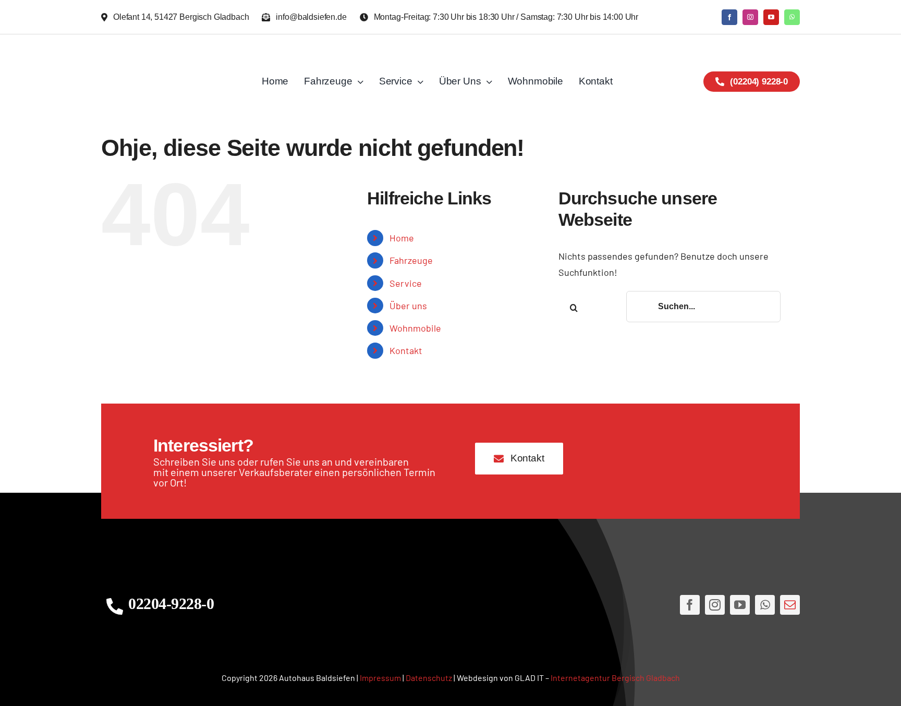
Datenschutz (429, 678)
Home (401, 238)
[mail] (790, 605)
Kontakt (405, 350)
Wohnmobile (415, 328)
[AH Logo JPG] (171, 81)
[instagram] (750, 17)
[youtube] (771, 17)
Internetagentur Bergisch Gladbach (615, 678)
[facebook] (729, 17)
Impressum (380, 678)
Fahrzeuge (411, 260)
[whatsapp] (792, 17)
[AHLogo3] (450, 605)
